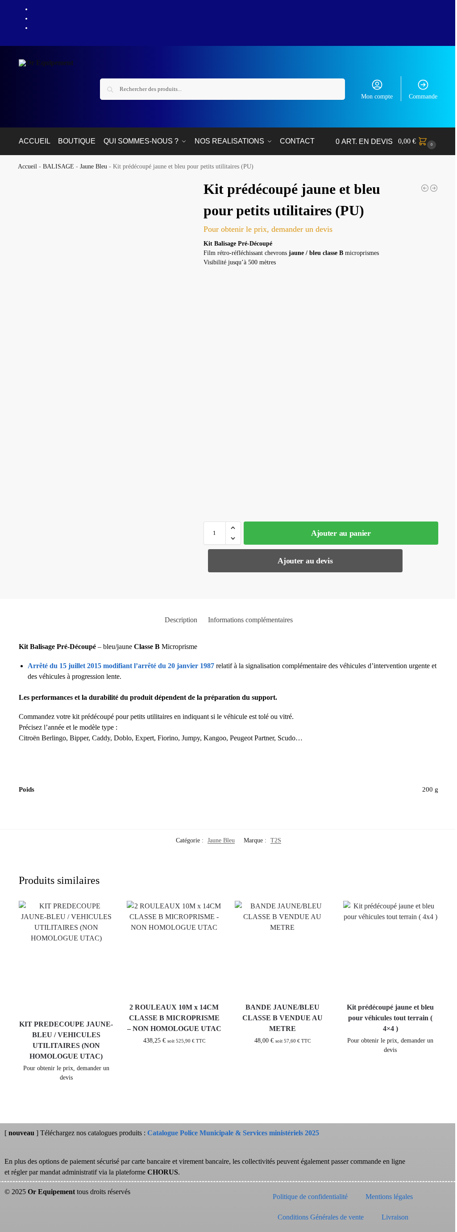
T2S (275, 840)
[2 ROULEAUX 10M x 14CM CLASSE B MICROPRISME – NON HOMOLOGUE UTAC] (174, 948)
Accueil (27, 166)
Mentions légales (389, 1196)
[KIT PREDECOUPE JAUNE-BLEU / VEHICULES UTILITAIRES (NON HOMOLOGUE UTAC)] (424, 188)
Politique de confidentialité (310, 1196)
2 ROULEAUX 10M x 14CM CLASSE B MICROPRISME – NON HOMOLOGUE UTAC (174, 1017)
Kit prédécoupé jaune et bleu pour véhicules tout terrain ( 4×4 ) (390, 1017)
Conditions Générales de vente (321, 1217)
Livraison (395, 1217)
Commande (423, 96)
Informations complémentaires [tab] (250, 620)
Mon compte (377, 96)
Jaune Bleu (93, 166)
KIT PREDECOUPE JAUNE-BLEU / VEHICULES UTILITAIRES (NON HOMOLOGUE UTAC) (66, 1040)
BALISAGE (58, 166)
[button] (418, 141)
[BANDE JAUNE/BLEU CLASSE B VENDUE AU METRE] (282, 948)
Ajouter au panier (341, 533)
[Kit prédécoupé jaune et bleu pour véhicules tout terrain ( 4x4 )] (433, 188)
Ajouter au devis (305, 560)
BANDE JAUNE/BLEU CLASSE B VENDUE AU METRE (282, 1017)
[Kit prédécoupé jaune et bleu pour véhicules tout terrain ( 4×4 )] (390, 948)
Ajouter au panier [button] (66, 1096)
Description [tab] (181, 620)
